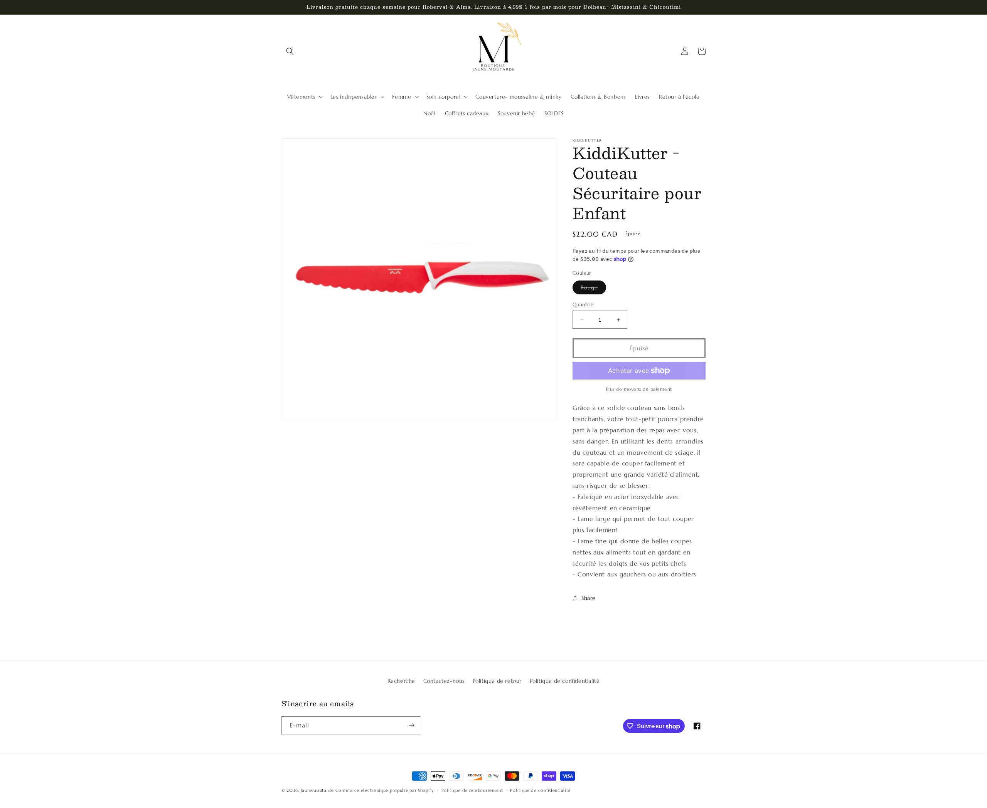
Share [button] (588, 598)
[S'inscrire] (411, 725)
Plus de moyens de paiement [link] (639, 389)
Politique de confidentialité (565, 680)
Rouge (593, 289)
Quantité (583, 304)
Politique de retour (497, 680)
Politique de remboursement (472, 790)
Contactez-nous (444, 680)
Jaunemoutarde (317, 790)
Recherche (401, 680)
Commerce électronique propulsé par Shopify (384, 790)
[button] (289, 51)
